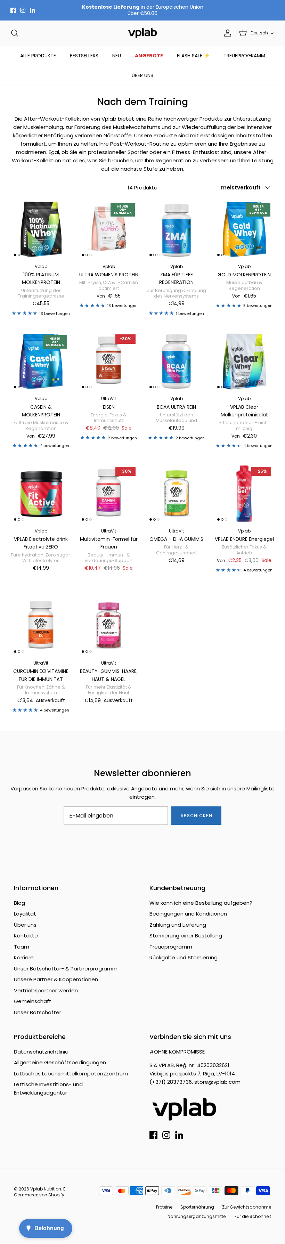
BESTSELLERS (84, 55)
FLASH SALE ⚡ (193, 55)
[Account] (226, 33)
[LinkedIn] (32, 10)
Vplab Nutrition (45, 1189)
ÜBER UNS (142, 75)
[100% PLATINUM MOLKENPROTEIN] (40, 229)
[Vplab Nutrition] (142, 33)
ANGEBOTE (149, 55)
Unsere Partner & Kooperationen (56, 979)
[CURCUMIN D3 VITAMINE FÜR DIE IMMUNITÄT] (40, 625)
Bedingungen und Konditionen (188, 913)
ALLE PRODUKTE (38, 55)
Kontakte (26, 935)
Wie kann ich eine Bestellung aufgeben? (200, 902)
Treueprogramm (170, 946)
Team (21, 946)
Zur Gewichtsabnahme (246, 1207)
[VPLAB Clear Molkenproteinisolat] (244, 361)
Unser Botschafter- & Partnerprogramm (65, 968)
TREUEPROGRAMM (244, 55)
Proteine (164, 1207)
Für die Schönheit (253, 1216)
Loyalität (25, 913)
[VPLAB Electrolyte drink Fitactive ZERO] (40, 493)
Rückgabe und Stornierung (183, 957)
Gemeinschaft (32, 1001)
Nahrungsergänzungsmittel (197, 1216)
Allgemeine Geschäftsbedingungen (60, 1062)
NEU (116, 55)
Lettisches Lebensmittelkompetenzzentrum (71, 1073)
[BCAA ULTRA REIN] (176, 361)
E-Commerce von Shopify (41, 1192)
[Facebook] (13, 10)
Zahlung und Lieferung (177, 924)
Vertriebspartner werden (46, 990)
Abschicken (196, 815)
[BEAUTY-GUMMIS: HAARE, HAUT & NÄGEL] (108, 625)
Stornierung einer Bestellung (185, 935)
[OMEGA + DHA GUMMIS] (176, 493)
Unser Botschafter (37, 1012)
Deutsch (259, 33)
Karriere (24, 957)
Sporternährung (197, 1207)
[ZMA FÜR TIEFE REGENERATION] (176, 229)
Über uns (25, 924)
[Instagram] (22, 10)
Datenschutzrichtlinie (41, 1051)
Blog (19, 902)
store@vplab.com (217, 1082)
